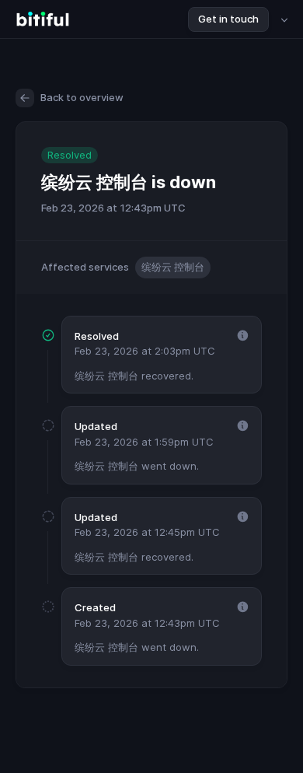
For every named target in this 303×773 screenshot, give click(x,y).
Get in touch (228, 18)
